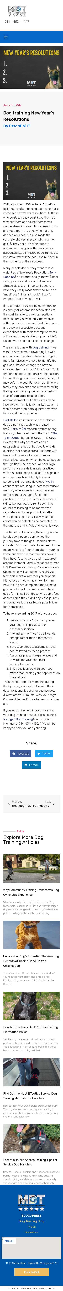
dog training (40, 347)
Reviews (31, 1232)
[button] (6, 37)
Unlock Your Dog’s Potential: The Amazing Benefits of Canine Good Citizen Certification (31, 961)
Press (32, 1226)
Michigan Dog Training (18, 719)
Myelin (49, 481)
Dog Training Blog (31, 1221)
